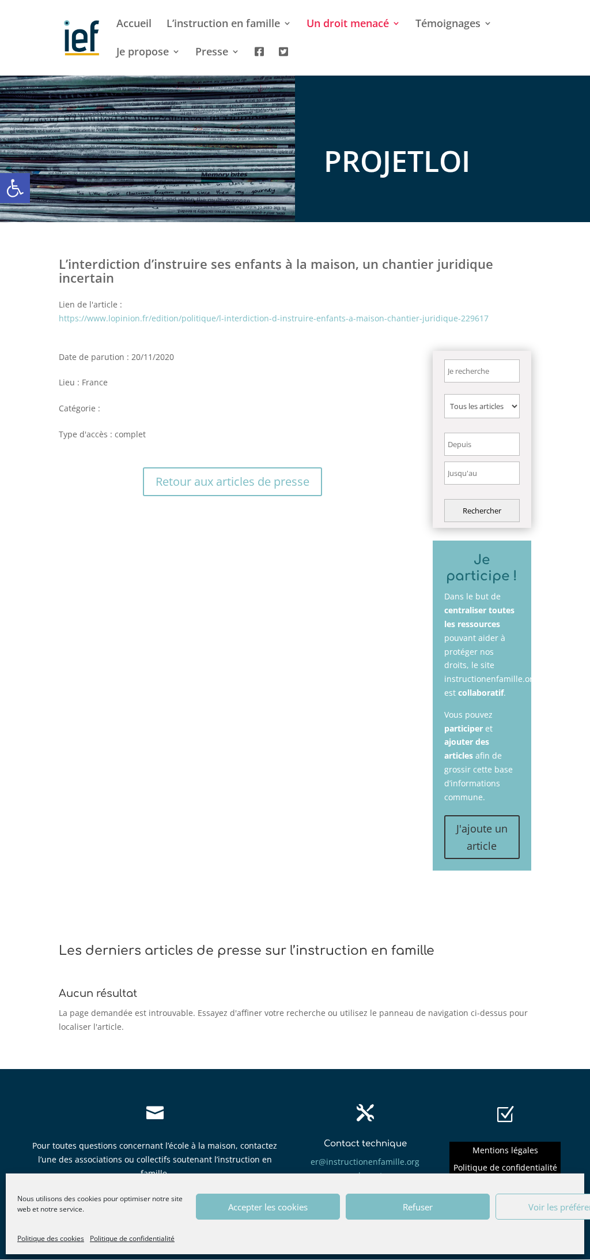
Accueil (134, 24)
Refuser (418, 1207)
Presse (211, 52)
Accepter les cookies (268, 1207)
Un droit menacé (348, 24)
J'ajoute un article (482, 837)
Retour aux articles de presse (232, 481)
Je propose (142, 52)
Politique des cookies (50, 1238)
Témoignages (448, 24)
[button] (15, 188)
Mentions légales (505, 1151)
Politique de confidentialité (132, 1238)
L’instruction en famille (223, 24)
